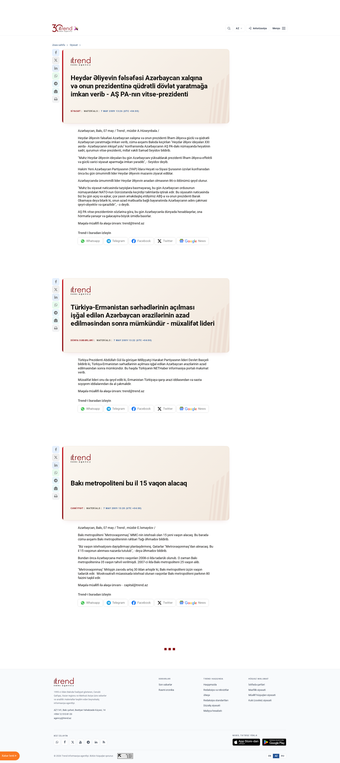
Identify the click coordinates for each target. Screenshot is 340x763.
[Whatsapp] (57, 742)
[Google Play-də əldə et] (274, 742)
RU (282, 756)
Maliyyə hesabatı (212, 710)
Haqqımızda (210, 684)
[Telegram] (88, 742)
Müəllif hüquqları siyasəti (262, 695)
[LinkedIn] (96, 742)
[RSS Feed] (104, 742)
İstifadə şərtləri (256, 684)
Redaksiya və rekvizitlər (216, 689)
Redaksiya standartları (215, 700)
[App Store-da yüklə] (246, 742)
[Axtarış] (229, 28)
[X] (72, 742)
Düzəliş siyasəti (211, 705)
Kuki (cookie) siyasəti (259, 700)
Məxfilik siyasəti (257, 689)
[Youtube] (80, 742)
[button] (55, 52)
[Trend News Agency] (64, 682)
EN (269, 756)
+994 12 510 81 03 (63, 714)
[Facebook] (65, 742)
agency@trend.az (62, 718)
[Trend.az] (65, 28)
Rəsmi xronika (166, 689)
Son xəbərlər (165, 684)
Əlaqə (206, 695)
